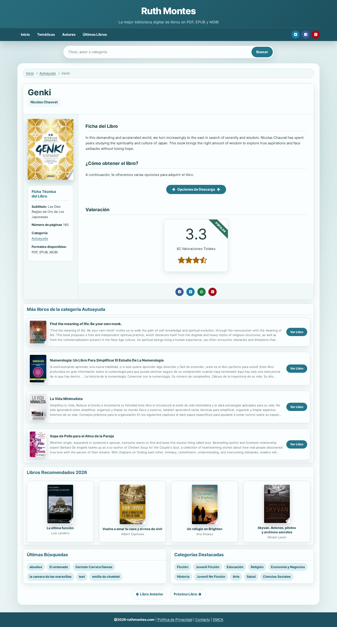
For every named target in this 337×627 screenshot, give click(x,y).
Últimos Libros (95, 34)
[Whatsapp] (201, 292)
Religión (257, 567)
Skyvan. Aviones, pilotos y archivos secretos (277, 530)
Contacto (202, 619)
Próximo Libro (185, 594)
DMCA (218, 619)
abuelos (36, 567)
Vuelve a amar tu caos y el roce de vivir (132, 529)
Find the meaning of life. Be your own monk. (86, 324)
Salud (251, 576)
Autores (68, 34)
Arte (236, 576)
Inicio (25, 34)
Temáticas (46, 34)
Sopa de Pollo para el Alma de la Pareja (82, 436)
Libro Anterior (151, 594)
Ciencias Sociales (277, 576)
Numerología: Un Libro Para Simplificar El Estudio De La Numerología (107, 360)
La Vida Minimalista (66, 399)
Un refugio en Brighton (204, 529)
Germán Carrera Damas (93, 567)
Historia (183, 576)
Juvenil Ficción (207, 567)
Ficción (182, 567)
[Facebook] (305, 34)
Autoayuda (47, 73)
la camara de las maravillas (51, 576)
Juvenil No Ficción (211, 576)
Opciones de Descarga (196, 189)
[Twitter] (295, 34)
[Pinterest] (316, 34)
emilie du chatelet (106, 576)
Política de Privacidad (174, 619)
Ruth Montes (168, 10)
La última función (60, 528)
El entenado (59, 567)
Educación (235, 567)
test (82, 576)
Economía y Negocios (288, 567)
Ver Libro (296, 332)
